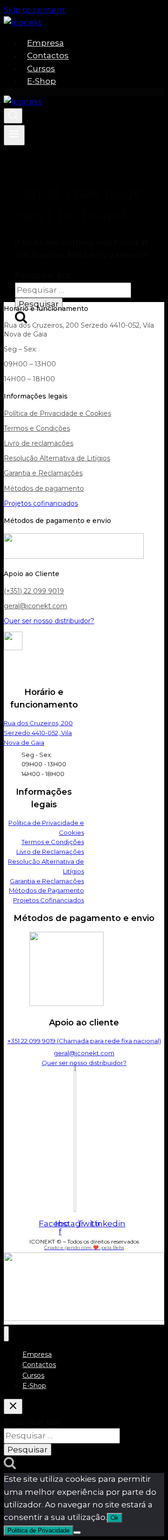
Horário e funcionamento (46, 308)
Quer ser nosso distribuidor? (49, 621)
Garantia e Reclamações (43, 473)
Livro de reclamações (38, 443)
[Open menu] (14, 135)
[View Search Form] (13, 116)
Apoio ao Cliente (31, 574)
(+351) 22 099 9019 (34, 591)
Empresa (45, 43)
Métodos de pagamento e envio (57, 520)
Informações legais (36, 396)
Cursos (41, 68)
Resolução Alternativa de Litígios (57, 458)
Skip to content (34, 9)
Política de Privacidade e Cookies (57, 413)
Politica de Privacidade (38, 1530)
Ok (115, 1517)
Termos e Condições (37, 428)
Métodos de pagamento (44, 488)
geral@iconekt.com (35, 606)
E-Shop (41, 81)
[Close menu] (6, 1333)
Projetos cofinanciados (41, 503)
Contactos (48, 56)
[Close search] (13, 1406)
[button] (84, 308)
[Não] (77, 1532)
